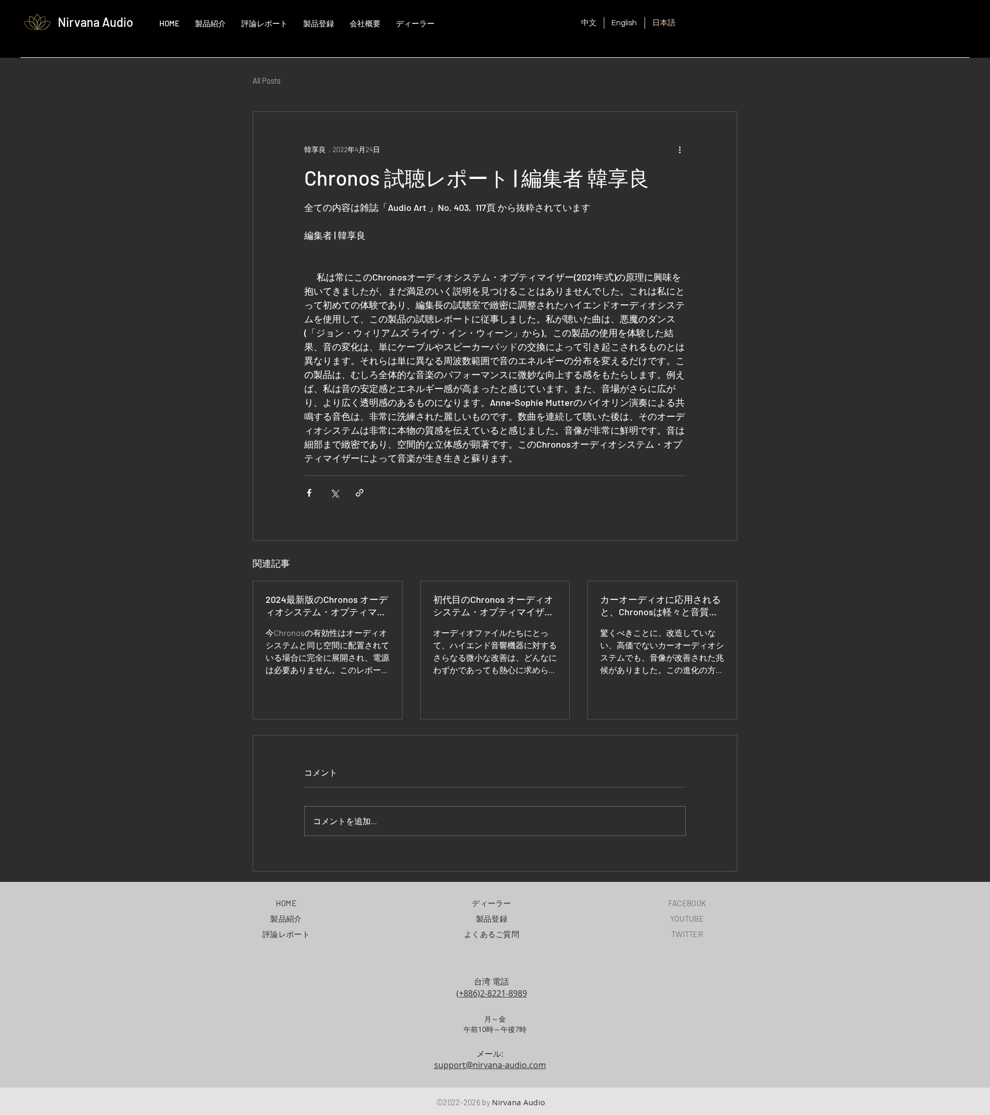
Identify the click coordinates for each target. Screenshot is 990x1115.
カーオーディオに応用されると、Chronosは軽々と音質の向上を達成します (660, 606)
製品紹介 (286, 918)
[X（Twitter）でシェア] (334, 493)
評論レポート (286, 934)
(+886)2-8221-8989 (491, 993)
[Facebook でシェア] (309, 493)
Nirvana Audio (95, 21)
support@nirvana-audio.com (490, 1065)
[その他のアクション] (679, 149)
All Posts (266, 80)
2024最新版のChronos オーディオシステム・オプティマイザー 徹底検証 (327, 606)
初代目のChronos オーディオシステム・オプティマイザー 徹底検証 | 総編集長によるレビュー (493, 606)
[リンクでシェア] (360, 493)
